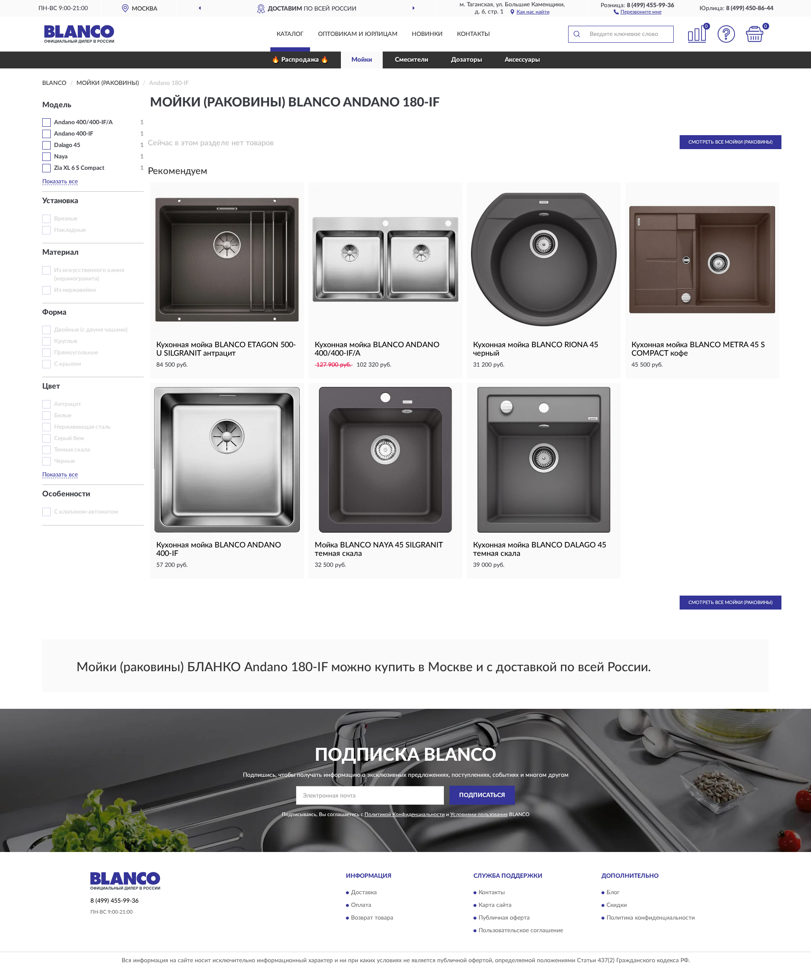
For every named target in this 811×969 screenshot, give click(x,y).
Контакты (473, 34)
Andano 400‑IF (73, 134)
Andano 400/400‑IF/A (83, 122)
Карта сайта (495, 905)
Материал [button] (60, 252)
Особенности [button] (66, 494)
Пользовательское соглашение (521, 931)
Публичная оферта (504, 918)
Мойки (361, 60)
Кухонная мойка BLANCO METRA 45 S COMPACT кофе (698, 349)
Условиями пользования (479, 814)
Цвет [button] (51, 386)
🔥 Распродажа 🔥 (300, 60)
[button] (637, 11)
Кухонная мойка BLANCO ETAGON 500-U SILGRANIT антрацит (226, 349)
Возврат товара (372, 918)
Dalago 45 (67, 145)
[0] (755, 34)
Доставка (364, 893)
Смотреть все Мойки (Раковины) (731, 142)
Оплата (361, 905)
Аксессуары (522, 60)
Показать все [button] (60, 182)
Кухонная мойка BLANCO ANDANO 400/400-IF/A (377, 349)
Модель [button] (56, 105)
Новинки (427, 34)
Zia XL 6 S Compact (79, 168)
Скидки (617, 905)
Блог (613, 893)
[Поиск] (576, 34)
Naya (61, 157)
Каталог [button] (290, 34)
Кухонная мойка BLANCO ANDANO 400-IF (218, 550)
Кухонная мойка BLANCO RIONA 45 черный (535, 349)
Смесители (411, 60)
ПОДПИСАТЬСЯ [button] (482, 795)
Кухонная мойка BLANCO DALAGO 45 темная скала (539, 550)
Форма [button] (54, 312)
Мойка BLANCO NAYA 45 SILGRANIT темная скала (379, 550)
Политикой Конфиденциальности (405, 814)
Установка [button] (60, 201)
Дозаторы (466, 60)
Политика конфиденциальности (651, 918)
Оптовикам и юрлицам (357, 34)
